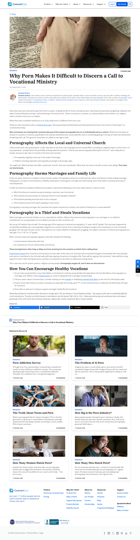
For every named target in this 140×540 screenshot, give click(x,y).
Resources (87, 4)
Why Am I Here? (62, 4)
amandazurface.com (40, 102)
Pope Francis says (44, 125)
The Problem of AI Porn (89, 362)
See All (99, 493)
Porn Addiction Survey (27, 362)
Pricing (46, 497)
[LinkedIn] (138, 266)
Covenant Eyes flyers (90, 279)
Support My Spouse (74, 500)
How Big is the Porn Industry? (93, 412)
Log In (112, 4)
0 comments (60, 378)
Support (100, 4)
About (75, 4)
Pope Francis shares (17, 253)
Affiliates (120, 506)
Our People (89, 497)
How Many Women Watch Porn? (33, 463)
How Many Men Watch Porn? (92, 463)
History (87, 493)
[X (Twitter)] (138, 270)
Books (99, 504)
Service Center (122, 493)
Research (13, 70)
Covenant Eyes (44, 276)
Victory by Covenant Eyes (54, 493)
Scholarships (90, 504)
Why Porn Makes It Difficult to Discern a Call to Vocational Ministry (43, 321)
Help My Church (72, 508)
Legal (41, 533)
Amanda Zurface (24, 93)
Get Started (122, 4)
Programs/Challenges (105, 508)
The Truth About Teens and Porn (33, 412)
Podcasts (100, 497)
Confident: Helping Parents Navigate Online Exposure (66, 100)
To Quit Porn (71, 493)
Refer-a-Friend (122, 510)
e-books (68, 279)
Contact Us (121, 497)
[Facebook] (138, 262)
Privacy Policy (32, 533)
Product (47, 4)
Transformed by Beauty (97, 100)
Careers (88, 500)
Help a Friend (71, 497)
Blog (14, 14)
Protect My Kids (72, 504)
